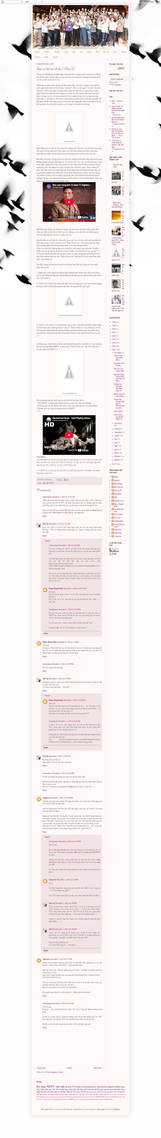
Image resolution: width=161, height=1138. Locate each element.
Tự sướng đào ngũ (119, 510)
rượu (91, 1094)
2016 (114, 339)
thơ (38, 1086)
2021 (114, 332)
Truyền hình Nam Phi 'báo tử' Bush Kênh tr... (118, 119)
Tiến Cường (118, 514)
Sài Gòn (93, 1097)
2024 (114, 322)
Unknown (46, 797)
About (55, 56)
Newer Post (41, 1068)
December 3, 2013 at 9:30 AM (69, 721)
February (117, 456)
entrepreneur (46, 1099)
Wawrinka (114, 1097)
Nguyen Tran (119, 501)
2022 (114, 329)
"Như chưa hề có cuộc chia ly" (63, 512)
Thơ (81, 51)
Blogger (117, 1109)
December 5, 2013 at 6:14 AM (63, 1003)
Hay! (113, 101)
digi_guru (100, 1109)
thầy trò (57, 1091)
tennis (101, 1094)
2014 (114, 346)
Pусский (91, 1089)
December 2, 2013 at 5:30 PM (63, 664)
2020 (114, 336)
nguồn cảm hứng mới (68, 786)
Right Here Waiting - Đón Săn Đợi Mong (117, 204)
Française (110, 1089)
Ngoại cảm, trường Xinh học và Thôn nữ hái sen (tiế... (119, 403)
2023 (114, 325)
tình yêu (100, 1086)
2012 (114, 464)
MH (115, 497)
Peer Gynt (87, 1097)
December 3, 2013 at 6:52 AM (60, 756)
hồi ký (61, 1099)
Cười (66, 51)
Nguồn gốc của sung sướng (119, 395)
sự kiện (93, 1099)
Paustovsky (81, 1097)
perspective (91, 1086)
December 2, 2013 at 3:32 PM (68, 642)
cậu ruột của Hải (60, 850)
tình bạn (65, 1089)
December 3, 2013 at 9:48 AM (63, 773)
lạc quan (76, 1099)
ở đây (57, 627)
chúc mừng (40, 1089)
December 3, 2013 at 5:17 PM (61, 959)
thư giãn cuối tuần (47, 1091)
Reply (45, 516)
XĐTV (47, 51)
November (118, 423)
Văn (73, 51)
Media (123, 51)
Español (64, 1097)
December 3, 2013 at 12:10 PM (70, 609)
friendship (51, 1094)
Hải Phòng (70, 1097)
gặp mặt (103, 1089)
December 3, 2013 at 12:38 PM (70, 841)
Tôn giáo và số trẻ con (119, 364)
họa (105, 1086)
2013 (114, 349)
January (117, 459)
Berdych (44, 1097)
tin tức (84, 1086)
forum (91, 1092)
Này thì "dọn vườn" (117, 165)
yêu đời (106, 1094)
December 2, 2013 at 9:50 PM (74, 700)
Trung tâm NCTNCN (91, 852)
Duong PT (118, 490)
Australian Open (102, 1092)
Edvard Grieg (58, 1097)
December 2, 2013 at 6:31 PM (59, 678)
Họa (97, 51)
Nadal (115, 1092)
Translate (117, 85)
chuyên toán (120, 1086)
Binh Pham (118, 484)
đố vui (86, 1091)
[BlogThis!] (60, 479)
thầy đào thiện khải (80, 1089)
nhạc (43, 1086)
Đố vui (106, 51)
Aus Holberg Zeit (114, 1094)
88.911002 (53, 346)
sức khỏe (96, 1094)
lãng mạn (48, 1089)
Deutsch (69, 1091)
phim (95, 1092)
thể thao (63, 1091)
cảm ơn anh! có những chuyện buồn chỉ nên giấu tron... (118, 109)
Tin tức (57, 51)
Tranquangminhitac (119, 525)
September (118, 432)
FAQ (46, 56)
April (116, 449)
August (117, 435)
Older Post (97, 1068)
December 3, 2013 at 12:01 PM (62, 797)
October (117, 429)
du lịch (68, 1086)
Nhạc (89, 51)
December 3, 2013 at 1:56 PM (66, 929)
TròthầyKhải (118, 521)
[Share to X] (62, 479)
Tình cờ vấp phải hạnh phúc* (118, 357)
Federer (110, 1092)
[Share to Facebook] (65, 479)
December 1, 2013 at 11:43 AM (63, 497)
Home (37, 51)
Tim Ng (45, 523)
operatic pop (82, 1099)
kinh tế (57, 1094)
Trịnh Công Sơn (106, 1097)
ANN (116, 477)
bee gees (119, 1097)
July (116, 439)
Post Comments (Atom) (54, 1072)
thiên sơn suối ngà (100, 1099)
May (116, 446)
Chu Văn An (56, 1089)
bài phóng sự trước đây (54, 74)
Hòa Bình (117, 494)
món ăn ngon (64, 1094)
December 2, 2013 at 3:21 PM (59, 524)
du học (40, 1099)
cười (47, 483)
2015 (114, 342)
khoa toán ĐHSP (68, 1099)
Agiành (116, 480)
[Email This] (58, 479)
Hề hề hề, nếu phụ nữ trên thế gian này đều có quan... (117, 132)
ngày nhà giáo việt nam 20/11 (79, 1094)
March (116, 453)
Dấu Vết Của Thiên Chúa (119, 369)
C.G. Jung (50, 1097)
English (111, 1086)
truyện (70, 1089)
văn (57, 1086)
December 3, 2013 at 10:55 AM (75, 588)
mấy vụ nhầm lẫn (92, 510)
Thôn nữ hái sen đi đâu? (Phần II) (119, 416)
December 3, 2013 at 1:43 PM (67, 879)
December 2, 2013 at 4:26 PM (69, 545)
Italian (75, 1097)
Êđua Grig (109, 1099)
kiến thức (117, 1089)
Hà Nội (97, 1089)
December (118, 352)
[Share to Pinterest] (67, 479)
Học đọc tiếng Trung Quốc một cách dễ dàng (119, 377)
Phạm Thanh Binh (56, 588)
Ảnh (115, 51)
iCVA (74, 1086)
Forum (37, 56)
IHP (75, 852)
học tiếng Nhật (55, 1099)
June (116, 442)
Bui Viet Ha (118, 487)
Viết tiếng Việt (78, 1091)
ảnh (44, 483)
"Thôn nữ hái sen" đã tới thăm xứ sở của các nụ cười (65, 275)
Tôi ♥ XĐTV (118, 411)
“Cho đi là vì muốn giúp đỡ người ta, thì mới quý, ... (118, 143)
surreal (89, 1099)
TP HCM (98, 1097)
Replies (47, 541)
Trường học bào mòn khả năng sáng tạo (118, 387)
